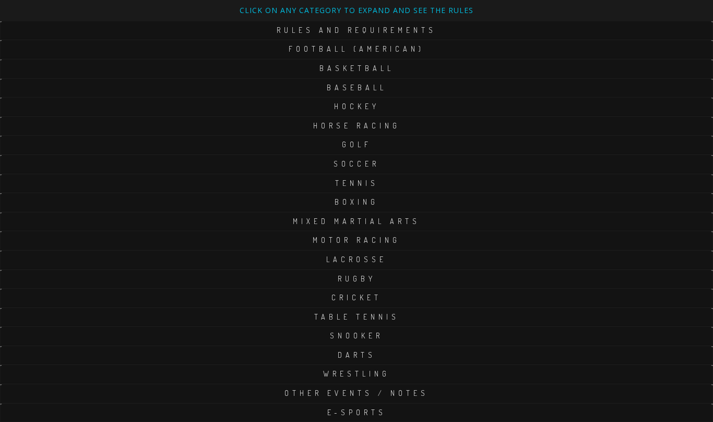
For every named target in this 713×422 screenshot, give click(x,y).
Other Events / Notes (356, 393)
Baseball (357, 87)
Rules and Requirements (356, 30)
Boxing (356, 201)
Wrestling (356, 373)
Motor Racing (356, 240)
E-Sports (356, 412)
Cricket (356, 297)
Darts (357, 354)
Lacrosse (356, 259)
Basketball (356, 68)
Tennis (356, 183)
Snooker (356, 335)
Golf (357, 144)
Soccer (356, 163)
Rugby (357, 278)
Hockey (356, 106)
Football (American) (356, 48)
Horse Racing (356, 125)
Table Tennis (356, 316)
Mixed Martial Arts (356, 221)
